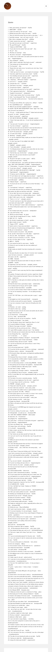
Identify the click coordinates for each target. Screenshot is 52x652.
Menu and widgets (46, 6)
